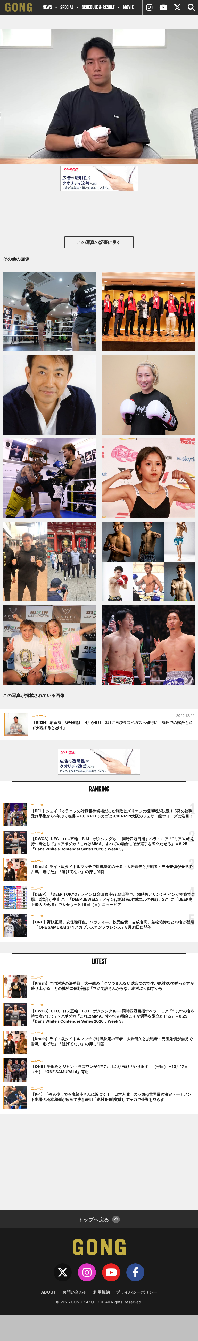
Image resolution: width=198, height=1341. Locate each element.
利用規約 (101, 1292)
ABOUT (48, 1292)
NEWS (47, 7)
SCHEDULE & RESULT (98, 7)
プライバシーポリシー (136, 1292)
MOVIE (128, 7)
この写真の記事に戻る (99, 242)
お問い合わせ (74, 1292)
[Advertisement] (99, 1162)
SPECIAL (66, 7)
